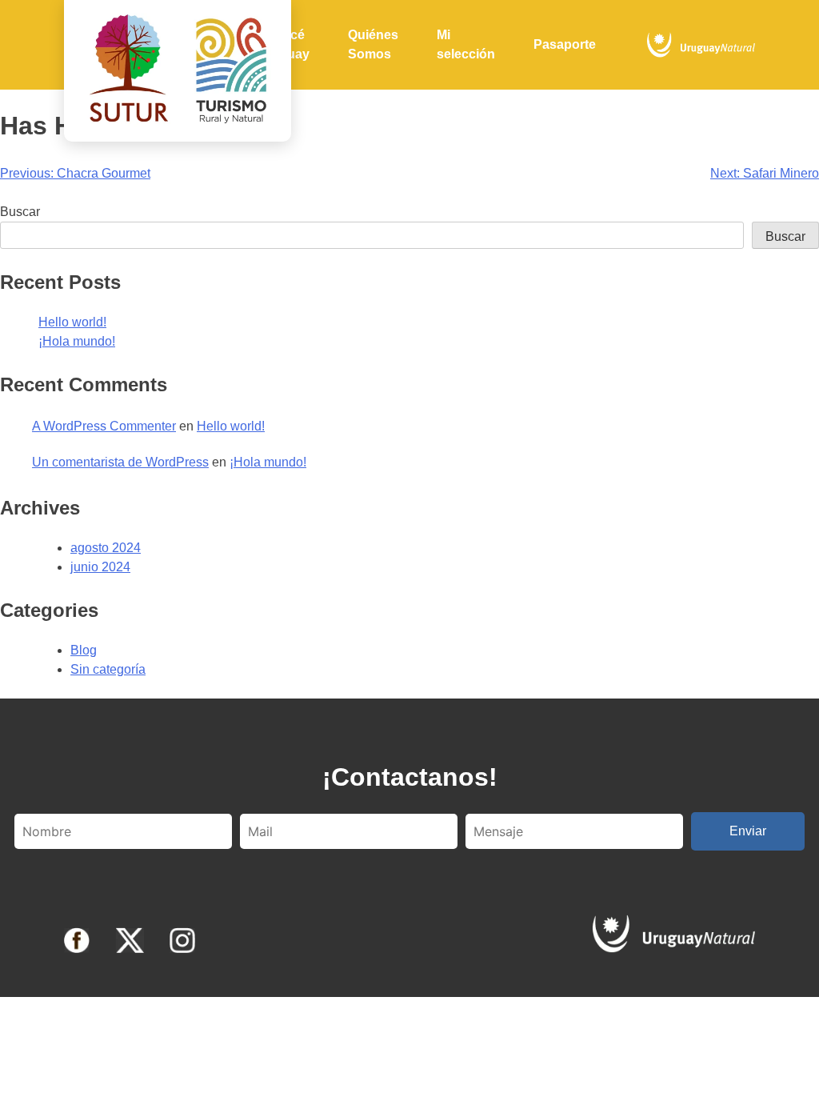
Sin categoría (108, 669)
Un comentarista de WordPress (120, 462)
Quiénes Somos (373, 44)
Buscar (20, 211)
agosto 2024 (105, 548)
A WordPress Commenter (104, 426)
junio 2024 (100, 567)
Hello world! (72, 322)
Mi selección (466, 44)
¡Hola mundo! (76, 341)
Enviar (747, 831)
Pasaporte (564, 44)
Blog (83, 650)
